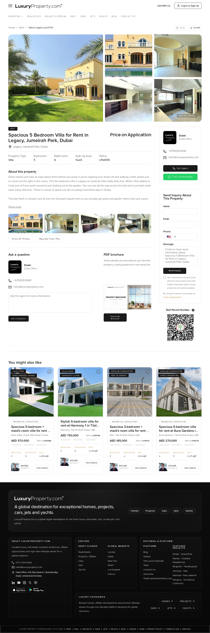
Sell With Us (164, 5)
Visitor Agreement (172, 297)
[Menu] (10, 5)
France (111, 573)
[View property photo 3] (177, 55)
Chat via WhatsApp (182, 176)
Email (166, 218)
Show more (14, 207)
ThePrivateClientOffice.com (156, 578)
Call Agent (182, 168)
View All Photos (187, 116)
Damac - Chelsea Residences (181, 560)
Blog (114, 16)
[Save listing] (49, 371)
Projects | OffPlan (55, 16)
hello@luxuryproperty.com (29, 567)
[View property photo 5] (177, 100)
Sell (77, 629)
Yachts (103, 16)
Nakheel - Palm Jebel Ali (184, 575)
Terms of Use (172, 629)
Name (166, 206)
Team (146, 565)
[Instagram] (24, 582)
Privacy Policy (155, 629)
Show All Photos (21, 239)
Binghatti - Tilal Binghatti (185, 566)
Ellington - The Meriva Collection (184, 581)
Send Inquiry (175, 270)
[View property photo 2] (128, 55)
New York (112, 560)
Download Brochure (115, 317)
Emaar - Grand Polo (182, 553)
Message (168, 244)
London (112, 552)
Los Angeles (114, 569)
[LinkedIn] (13, 582)
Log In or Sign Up (190, 5)
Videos (146, 556)
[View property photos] (55, 78)
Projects (150, 510)
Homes (135, 510)
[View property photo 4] (128, 100)
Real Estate (34, 16)
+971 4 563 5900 (23, 562)
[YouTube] (18, 582)
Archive (186, 629)
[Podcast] (35, 582)
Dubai (110, 556)
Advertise (14, 16)
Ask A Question (18, 318)
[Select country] (169, 236)
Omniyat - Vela (180, 570)
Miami (111, 565)
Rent (73, 16)
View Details (42, 468)
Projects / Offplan (87, 556)
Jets (92, 16)
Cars (83, 16)
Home (11, 27)
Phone (167, 231)
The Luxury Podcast (153, 560)
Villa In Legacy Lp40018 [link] (40, 27)
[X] (30, 582)
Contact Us (128, 16)
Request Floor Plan (49, 239)
